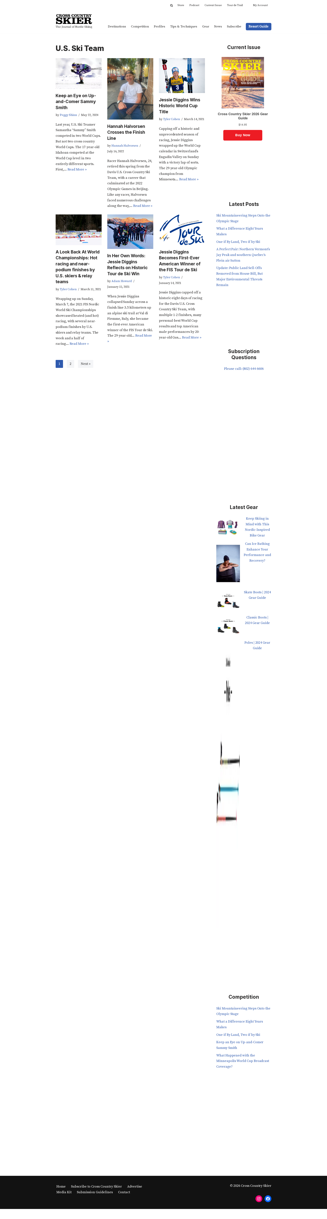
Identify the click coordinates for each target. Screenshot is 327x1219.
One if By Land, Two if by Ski (238, 242)
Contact (124, 1192)
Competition (140, 26)
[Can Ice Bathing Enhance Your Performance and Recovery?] (228, 565)
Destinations (117, 26)
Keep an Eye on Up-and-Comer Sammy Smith (76, 101)
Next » (85, 364)
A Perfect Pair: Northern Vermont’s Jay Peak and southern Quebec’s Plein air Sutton (243, 255)
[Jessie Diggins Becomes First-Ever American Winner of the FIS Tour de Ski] (182, 229)
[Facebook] (268, 1198)
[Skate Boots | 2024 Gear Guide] (228, 602)
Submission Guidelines (95, 1192)
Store (181, 5)
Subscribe (234, 26)
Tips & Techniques (183, 26)
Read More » (77, 169)
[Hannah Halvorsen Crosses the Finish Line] (130, 89)
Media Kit (64, 1192)
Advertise (134, 1186)
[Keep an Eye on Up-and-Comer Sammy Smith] (79, 73)
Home (61, 1186)
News (218, 26)
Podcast (194, 5)
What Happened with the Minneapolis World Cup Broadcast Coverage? (242, 1061)
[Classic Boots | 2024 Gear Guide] (228, 627)
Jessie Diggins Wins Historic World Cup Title (179, 105)
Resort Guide (259, 26)
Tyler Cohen (171, 119)
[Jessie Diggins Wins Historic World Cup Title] (182, 75)
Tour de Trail (235, 5)
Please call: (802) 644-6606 (243, 369)
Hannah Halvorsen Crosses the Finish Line (126, 132)
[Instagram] (258, 1198)
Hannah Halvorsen (124, 146)
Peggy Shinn (68, 115)
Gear (205, 26)
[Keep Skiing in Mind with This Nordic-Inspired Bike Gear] (228, 528)
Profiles (159, 26)
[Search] (171, 5)
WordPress (93, 1214)
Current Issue (213, 5)
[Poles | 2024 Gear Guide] (228, 787)
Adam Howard (121, 281)
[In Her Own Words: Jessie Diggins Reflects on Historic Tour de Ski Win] (130, 231)
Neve (60, 1214)
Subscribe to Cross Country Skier (96, 1186)
